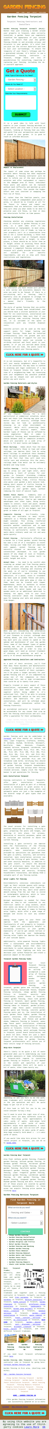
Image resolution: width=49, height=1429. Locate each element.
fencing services (32, 1044)
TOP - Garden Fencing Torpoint (17, 1374)
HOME (17, 12)
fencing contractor (29, 55)
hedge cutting (19, 1302)
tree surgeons (21, 1297)
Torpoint (7, 738)
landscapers (36, 1306)
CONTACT (34, 12)
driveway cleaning (22, 1326)
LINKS (23, 12)
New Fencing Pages (20, 1407)
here (14, 1190)
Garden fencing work (13, 736)
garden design (33, 1322)
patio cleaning (11, 1311)
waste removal (35, 1315)
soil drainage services (27, 1324)
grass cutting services (27, 1317)
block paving (10, 1329)
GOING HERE (11, 1143)
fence (6, 200)
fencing (34, 223)
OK (43, 1427)
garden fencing (23, 307)
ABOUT (28, 12)
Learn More (31, 1427)
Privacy (43, 1407)
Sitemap (5, 1407)
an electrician (20, 1320)
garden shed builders (23, 1308)
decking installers (33, 1300)
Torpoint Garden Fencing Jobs (17, 1364)
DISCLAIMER (42, 12)
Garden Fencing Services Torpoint (21, 1195)
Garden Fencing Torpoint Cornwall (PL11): (24, 29)
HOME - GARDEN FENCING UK (24, 1395)
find (10, 1159)
